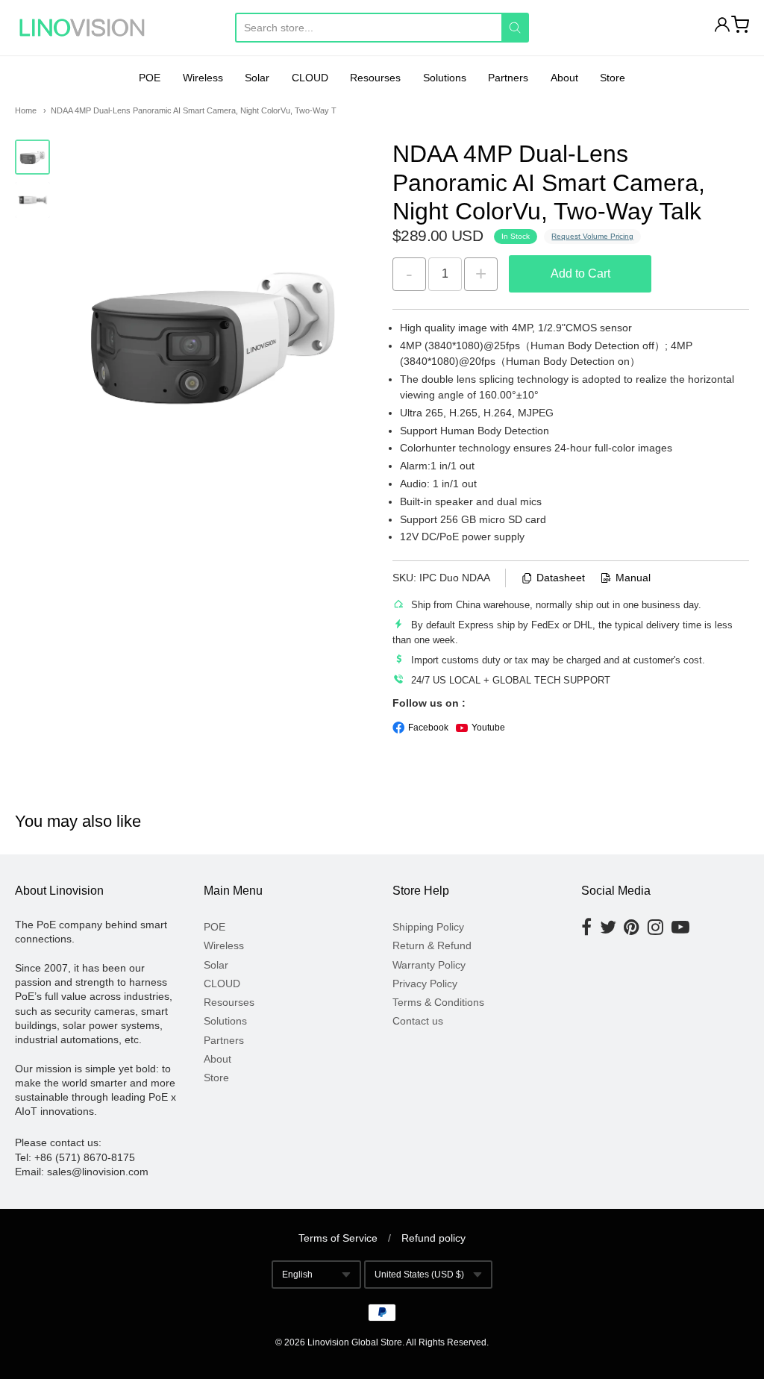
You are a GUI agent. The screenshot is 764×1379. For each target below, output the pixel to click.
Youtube (488, 727)
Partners (508, 78)
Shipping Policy (428, 927)
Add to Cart (580, 273)
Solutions (444, 78)
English (297, 1274)
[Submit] (514, 28)
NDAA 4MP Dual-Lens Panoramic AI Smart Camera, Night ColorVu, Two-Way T (193, 110)
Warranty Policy (429, 965)
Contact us (417, 1021)
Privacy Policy (424, 983)
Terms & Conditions (438, 1002)
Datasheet (560, 578)
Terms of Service (338, 1238)
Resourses (375, 78)
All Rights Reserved (446, 1342)
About (564, 78)
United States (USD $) (419, 1274)
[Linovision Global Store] (82, 27)
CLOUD (310, 78)
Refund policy (433, 1238)
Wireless (203, 78)
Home (26, 110)
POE (149, 78)
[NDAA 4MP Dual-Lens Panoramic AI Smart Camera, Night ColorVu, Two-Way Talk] (32, 157)
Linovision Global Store (354, 1342)
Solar (257, 78)
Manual (633, 578)
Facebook (428, 727)
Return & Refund (432, 945)
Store (612, 78)
